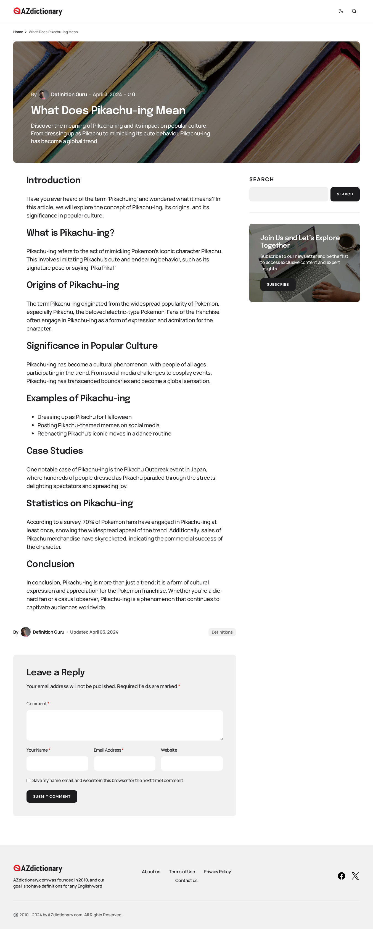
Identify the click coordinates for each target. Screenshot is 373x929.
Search (261, 179)
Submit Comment (52, 796)
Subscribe (278, 284)
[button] (340, 11)
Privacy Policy (217, 871)
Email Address (109, 750)
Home (18, 31)
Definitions (222, 632)
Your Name (38, 750)
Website (169, 750)
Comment (38, 703)
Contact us (186, 880)
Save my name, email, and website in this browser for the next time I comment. (108, 780)
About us (151, 871)
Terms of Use (182, 871)
